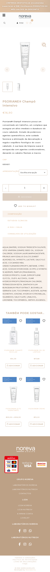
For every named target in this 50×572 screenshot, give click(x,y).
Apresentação (11, 171)
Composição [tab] (15, 214)
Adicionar (14, 366)
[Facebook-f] (19, 531)
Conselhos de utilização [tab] (22, 234)
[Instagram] (25, 531)
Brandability (31, 570)
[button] (43, 44)
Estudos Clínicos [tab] (17, 220)
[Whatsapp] (30, 531)
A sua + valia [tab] (15, 227)
